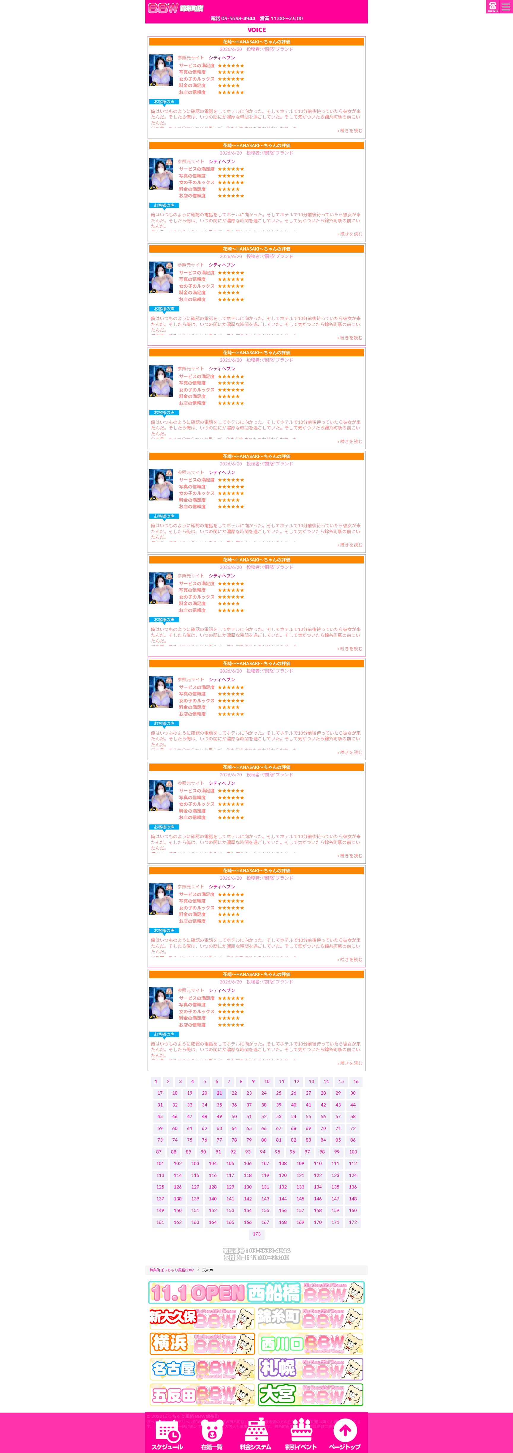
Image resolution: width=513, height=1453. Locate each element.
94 (262, 1151)
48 (204, 1116)
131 (265, 1186)
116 (213, 1175)
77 (219, 1139)
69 (308, 1128)
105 (230, 1163)
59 (160, 1128)
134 (318, 1186)
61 (189, 1128)
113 (160, 1175)
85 (338, 1139)
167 (265, 1222)
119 (265, 1175)
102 (178, 1163)
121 (300, 1175)
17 (160, 1092)
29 (338, 1092)
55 (308, 1116)
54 (293, 1116)
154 (248, 1210)
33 (189, 1104)
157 (300, 1210)
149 (160, 1210)
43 (338, 1104)
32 (175, 1104)
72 (353, 1128)
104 (213, 1163)
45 (160, 1116)
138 (178, 1198)
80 (264, 1139)
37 (249, 1104)
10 (267, 1081)
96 (292, 1151)
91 (218, 1151)
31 (160, 1104)
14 (326, 1081)
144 (283, 1198)
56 (323, 1116)
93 (248, 1151)
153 (230, 1210)
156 (283, 1210)
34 (204, 1104)
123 (335, 1175)
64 (234, 1128)
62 (204, 1128)
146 (318, 1198)
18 (175, 1092)
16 (356, 1081)
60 (175, 1128)
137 (160, 1198)
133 (300, 1186)
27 (308, 1092)
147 (335, 1198)
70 (323, 1128)
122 (318, 1175)
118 (248, 1175)
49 (219, 1116)
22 (234, 1092)
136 (353, 1186)
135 (335, 1186)
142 (248, 1198)
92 (233, 1151)
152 (213, 1210)
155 (265, 1210)
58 (353, 1116)
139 (195, 1198)
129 (230, 1186)
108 (283, 1163)
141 (230, 1198)
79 (249, 1139)
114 (178, 1175)
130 (248, 1186)
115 (195, 1175)
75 (189, 1139)
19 (189, 1092)
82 (293, 1139)
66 (264, 1128)
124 (353, 1175)
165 (230, 1222)
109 (300, 1163)
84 (323, 1139)
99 (337, 1151)
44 (353, 1104)
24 (264, 1092)
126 (178, 1186)
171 (335, 1222)
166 (248, 1222)
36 (234, 1104)
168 (283, 1222)
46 (175, 1116)
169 (300, 1222)
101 (160, 1163)
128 (213, 1186)
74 (175, 1139)
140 (213, 1198)
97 (307, 1151)
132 (283, 1186)
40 (293, 1104)
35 (219, 1104)
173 (257, 1233)
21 (219, 1092)
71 (338, 1128)
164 (213, 1222)
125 (160, 1186)
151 (195, 1210)
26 (293, 1092)
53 (278, 1116)
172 (353, 1222)
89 (188, 1151)
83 (308, 1139)
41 (308, 1104)
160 (353, 1210)
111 (335, 1163)
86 (353, 1139)
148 (353, 1198)
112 (353, 1163)
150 (178, 1210)
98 (322, 1151)
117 (230, 1175)
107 (265, 1163)
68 (293, 1128)
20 (204, 1092)
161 (160, 1222)
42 (323, 1104)
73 (160, 1139)
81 (278, 1139)
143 (265, 1198)
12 (296, 1081)
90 (203, 1151)
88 (173, 1151)
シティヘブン (222, 57)
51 (249, 1116)
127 (195, 1186)
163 (195, 1222)
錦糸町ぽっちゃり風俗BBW (172, 1270)
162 (178, 1222)
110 (318, 1163)
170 (318, 1222)
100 (353, 1151)
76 (204, 1139)
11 (281, 1081)
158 (318, 1210)
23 (249, 1092)
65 (249, 1128)
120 (283, 1175)
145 (300, 1198)
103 (195, 1163)
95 (277, 1151)
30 (353, 1092)
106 (248, 1163)
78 (234, 1139)
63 (219, 1128)
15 (341, 1081)
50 (234, 1116)
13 (311, 1081)
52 (264, 1116)
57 (338, 1116)
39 (278, 1104)
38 (264, 1104)
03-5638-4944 (238, 18)
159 (335, 1210)
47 (189, 1116)
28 (323, 1092)
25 (278, 1092)
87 (159, 1151)
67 (278, 1128)
